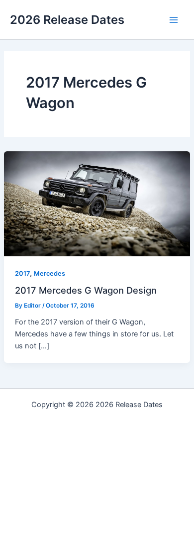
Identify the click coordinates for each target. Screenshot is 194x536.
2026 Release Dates (67, 19)
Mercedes (49, 273)
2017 (22, 273)
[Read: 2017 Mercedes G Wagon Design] (97, 203)
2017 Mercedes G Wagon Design (86, 290)
